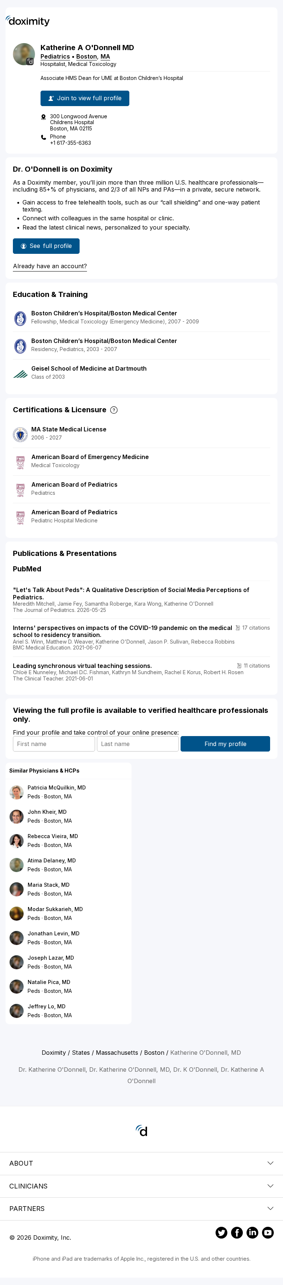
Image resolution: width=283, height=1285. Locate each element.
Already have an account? (50, 266)
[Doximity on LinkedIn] (252, 1234)
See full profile (54, 248)
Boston (86, 56)
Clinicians (28, 1186)
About (21, 1163)
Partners (27, 1208)
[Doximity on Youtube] (268, 1234)
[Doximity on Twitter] (221, 1234)
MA (105, 56)
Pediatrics (55, 56)
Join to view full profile (89, 98)
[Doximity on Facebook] (237, 1234)
